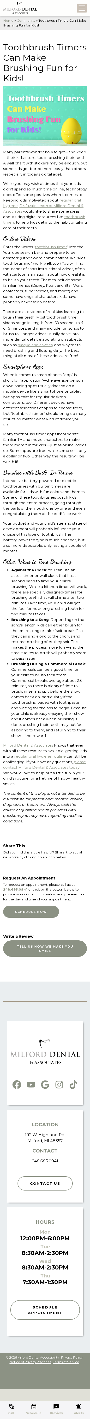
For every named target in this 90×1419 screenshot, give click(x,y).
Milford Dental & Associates (28, 745)
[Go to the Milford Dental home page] (20, 8)
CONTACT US (45, 1183)
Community (26, 20)
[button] (11, 1408)
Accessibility (49, 1357)
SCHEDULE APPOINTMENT (45, 1310)
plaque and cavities (35, 345)
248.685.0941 (15, 889)
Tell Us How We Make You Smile (45, 949)
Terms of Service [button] (66, 1362)
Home (8, 20)
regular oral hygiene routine (40, 756)
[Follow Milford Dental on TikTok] (73, 1083)
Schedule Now (31, 912)
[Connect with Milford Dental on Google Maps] (45, 1083)
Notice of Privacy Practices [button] (30, 1362)
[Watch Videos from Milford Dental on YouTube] (31, 1083)
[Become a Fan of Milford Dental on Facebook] (16, 1083)
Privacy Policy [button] (72, 1357)
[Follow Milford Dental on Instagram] (59, 1083)
